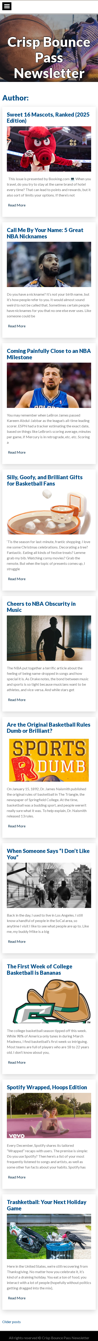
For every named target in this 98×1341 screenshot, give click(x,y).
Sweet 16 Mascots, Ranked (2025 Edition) (48, 117)
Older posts (11, 1321)
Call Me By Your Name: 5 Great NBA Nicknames (45, 233)
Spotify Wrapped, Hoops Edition (47, 1087)
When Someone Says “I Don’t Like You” (48, 854)
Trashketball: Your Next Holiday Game (46, 1205)
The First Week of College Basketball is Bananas (39, 969)
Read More (17, 205)
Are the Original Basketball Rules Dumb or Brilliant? (48, 727)
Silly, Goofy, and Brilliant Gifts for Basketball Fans (45, 480)
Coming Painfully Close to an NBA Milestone (49, 353)
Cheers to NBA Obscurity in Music (41, 606)
